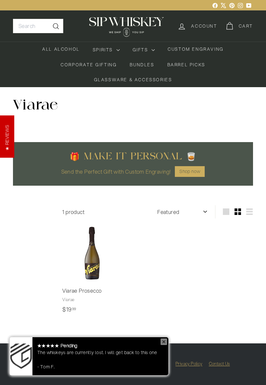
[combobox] (38, 26)
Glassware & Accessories (133, 80)
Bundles (142, 65)
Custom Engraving (196, 49)
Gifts (141, 50)
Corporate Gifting (89, 65)
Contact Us (219, 363)
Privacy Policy (188, 363)
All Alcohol (61, 49)
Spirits (104, 50)
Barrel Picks (186, 65)
